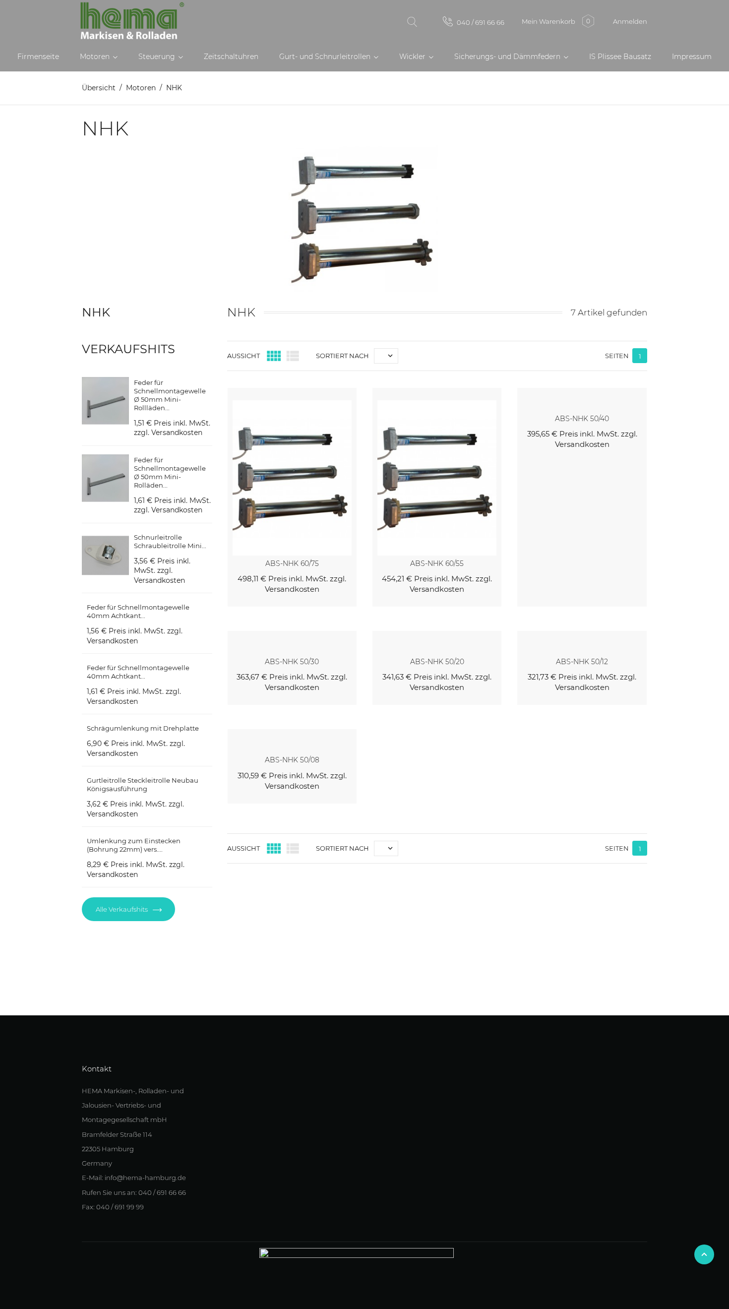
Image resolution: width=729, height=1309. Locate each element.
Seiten (617, 356)
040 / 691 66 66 (479, 22)
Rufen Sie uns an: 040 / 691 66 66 (134, 1192)
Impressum (692, 56)
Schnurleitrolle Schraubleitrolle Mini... (170, 541)
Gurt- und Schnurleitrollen (325, 56)
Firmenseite (38, 56)
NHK (96, 312)
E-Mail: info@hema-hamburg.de (134, 1178)
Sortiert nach (342, 356)
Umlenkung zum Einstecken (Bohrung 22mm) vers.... (134, 845)
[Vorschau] (337, 393)
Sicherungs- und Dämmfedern (508, 56)
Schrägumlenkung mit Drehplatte (143, 728)
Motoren (96, 56)
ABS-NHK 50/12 (582, 661)
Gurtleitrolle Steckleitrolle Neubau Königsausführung (142, 784)
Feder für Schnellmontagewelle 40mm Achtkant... (138, 611)
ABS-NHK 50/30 (292, 661)
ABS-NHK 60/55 (437, 563)
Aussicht (243, 356)
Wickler (413, 56)
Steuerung (157, 56)
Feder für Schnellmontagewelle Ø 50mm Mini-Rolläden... (170, 472)
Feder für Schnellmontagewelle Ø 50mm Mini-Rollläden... (170, 395)
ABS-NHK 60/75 (292, 563)
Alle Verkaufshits (122, 909)
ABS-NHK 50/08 (292, 759)
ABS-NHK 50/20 (437, 661)
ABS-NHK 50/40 (582, 418)
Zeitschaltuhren (231, 56)
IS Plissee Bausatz (620, 56)
